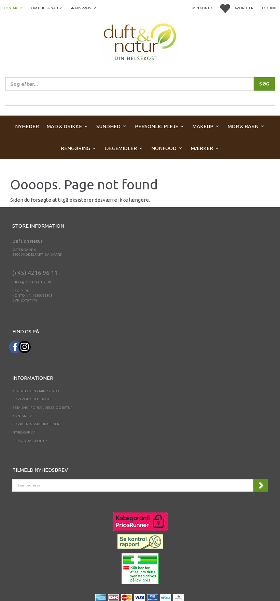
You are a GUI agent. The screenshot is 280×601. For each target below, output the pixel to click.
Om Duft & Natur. (46, 8)
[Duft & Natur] (140, 41)
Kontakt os (13, 8)
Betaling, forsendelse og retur (42, 408)
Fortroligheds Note (32, 399)
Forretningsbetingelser (35, 424)
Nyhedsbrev (23, 432)
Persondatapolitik (29, 441)
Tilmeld (260, 485)
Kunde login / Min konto (35, 391)
